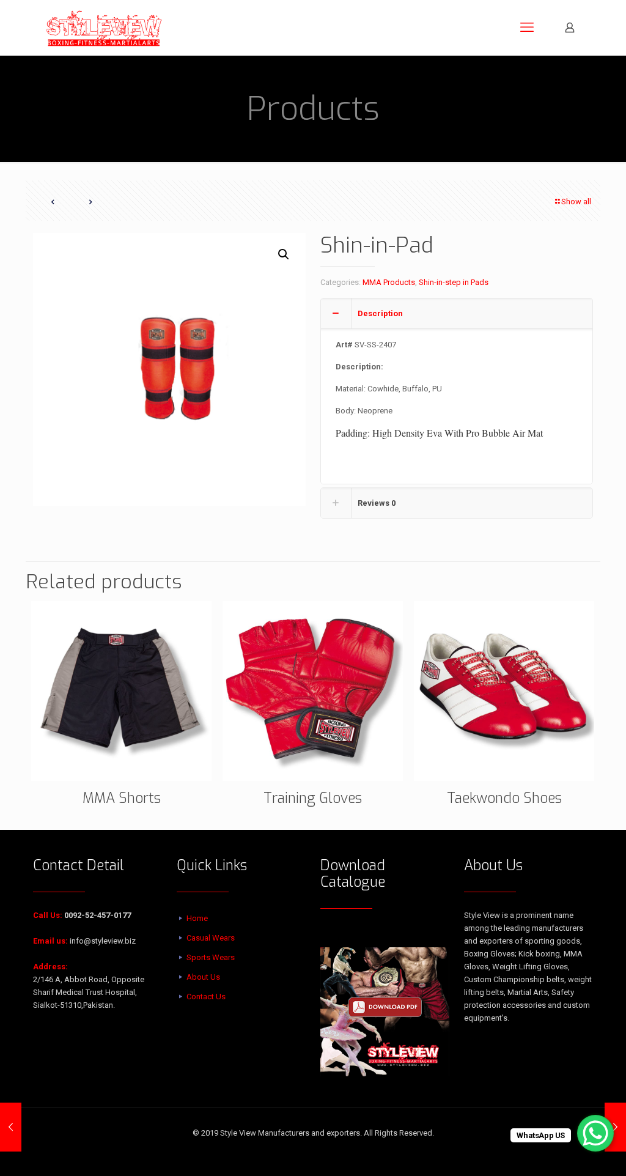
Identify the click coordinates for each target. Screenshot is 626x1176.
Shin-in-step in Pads (453, 282)
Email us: (50, 940)
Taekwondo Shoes (504, 798)
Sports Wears (210, 957)
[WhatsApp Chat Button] (595, 1133)
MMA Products (389, 282)
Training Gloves (312, 798)
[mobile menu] (527, 27)
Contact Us (206, 996)
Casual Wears (210, 937)
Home (197, 918)
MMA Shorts (122, 798)
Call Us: (47, 915)
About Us (203, 977)
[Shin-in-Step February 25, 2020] (10, 1127)
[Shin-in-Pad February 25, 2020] (615, 1127)
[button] (284, 254)
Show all (576, 201)
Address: (50, 966)
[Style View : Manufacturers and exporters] (104, 27)
